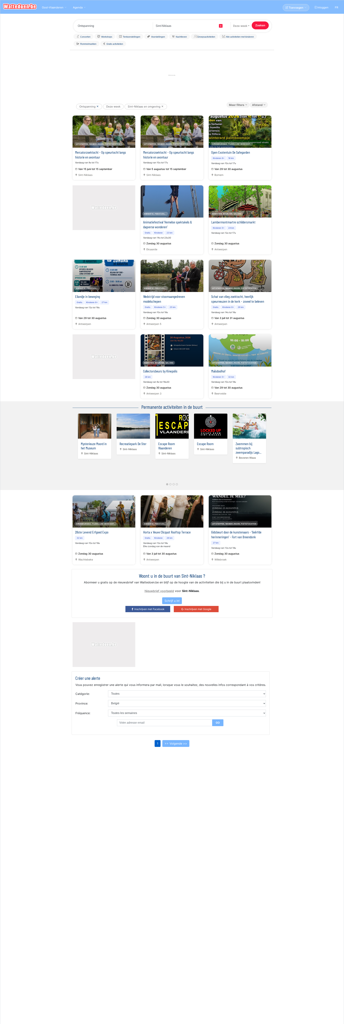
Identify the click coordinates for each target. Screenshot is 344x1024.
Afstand (257, 105)
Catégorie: (82, 694)
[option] (94, 435)
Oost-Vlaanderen (52, 7)
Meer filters (236, 105)
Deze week (240, 26)
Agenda (78, 7)
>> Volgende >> (176, 743)
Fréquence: (82, 713)
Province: (81, 703)
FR (336, 7)
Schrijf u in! (172, 601)
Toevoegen (295, 7)
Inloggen (322, 7)
